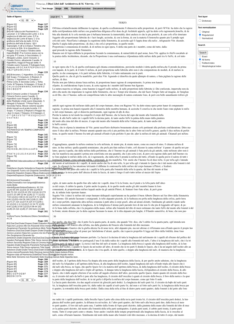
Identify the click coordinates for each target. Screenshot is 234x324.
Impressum (75, 322)
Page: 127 (43, 24)
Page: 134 (43, 91)
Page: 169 (43, 262)
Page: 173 (43, 269)
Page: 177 (43, 274)
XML (66, 8)
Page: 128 (43, 27)
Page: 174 (43, 271)
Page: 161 (43, 211)
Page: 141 (43, 134)
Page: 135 (43, 120)
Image (58, 8)
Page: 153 (43, 154)
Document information (104, 8)
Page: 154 (43, 156)
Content (3, 45)
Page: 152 (43, 151)
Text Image (47, 8)
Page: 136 (43, 122)
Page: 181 (43, 276)
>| (82, 17)
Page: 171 (43, 266)
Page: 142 (43, 137)
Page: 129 (43, 29)
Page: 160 (43, 178)
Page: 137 (43, 125)
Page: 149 (43, 144)
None (3, 102)
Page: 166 (43, 259)
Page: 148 (43, 142)
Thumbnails (3, 33)
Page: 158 (43, 163)
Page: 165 (43, 221)
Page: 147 (43, 139)
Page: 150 (43, 146)
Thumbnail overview (80, 8)
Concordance (3, 90)
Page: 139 (43, 127)
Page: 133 (43, 72)
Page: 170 (43, 264)
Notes (3, 78)
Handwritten (3, 67)
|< (57, 17)
